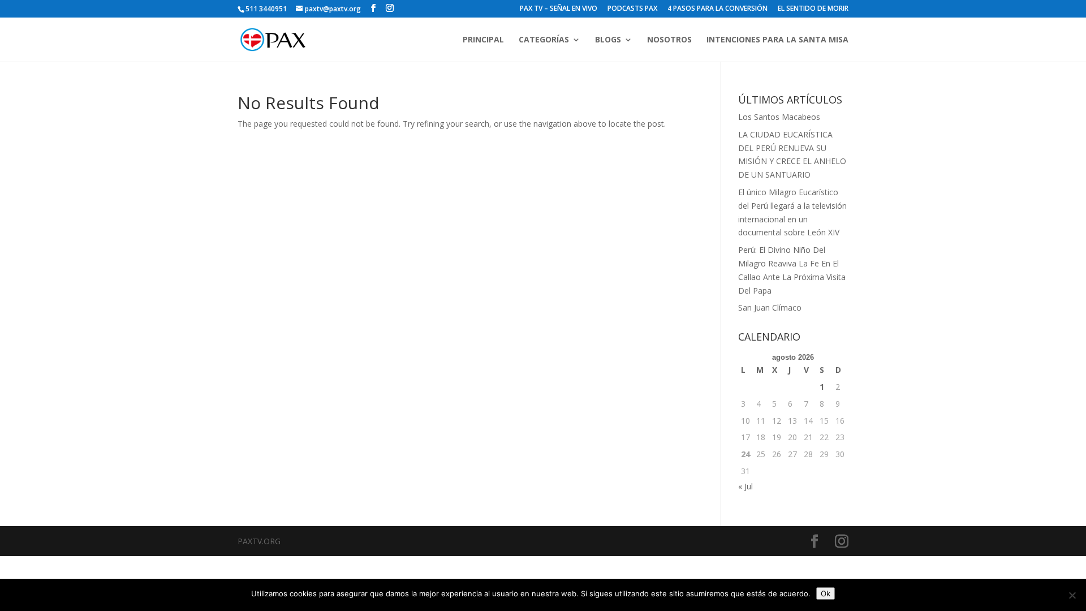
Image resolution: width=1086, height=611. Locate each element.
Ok (825, 593)
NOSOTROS (669, 40)
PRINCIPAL (483, 40)
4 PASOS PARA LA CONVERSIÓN (717, 9)
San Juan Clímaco (769, 307)
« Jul (745, 486)
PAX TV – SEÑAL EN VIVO (558, 9)
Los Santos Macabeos (779, 116)
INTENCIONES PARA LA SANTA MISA (777, 40)
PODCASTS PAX (632, 9)
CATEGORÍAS (544, 40)
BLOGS (608, 40)
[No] (1072, 595)
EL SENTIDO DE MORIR (813, 9)
